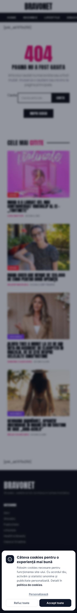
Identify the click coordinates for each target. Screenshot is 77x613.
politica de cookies (29, 585)
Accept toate (55, 603)
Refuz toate (21, 603)
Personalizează (38, 594)
